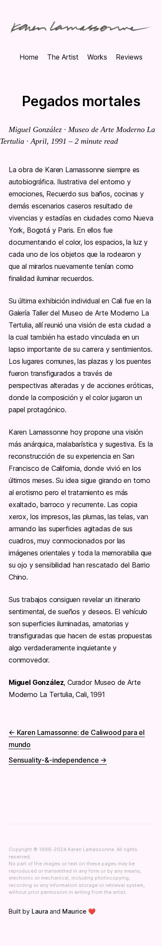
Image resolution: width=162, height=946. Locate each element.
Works (97, 57)
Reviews (129, 57)
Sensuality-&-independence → (58, 760)
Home (28, 57)
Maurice (74, 911)
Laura (40, 911)
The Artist (63, 57)
